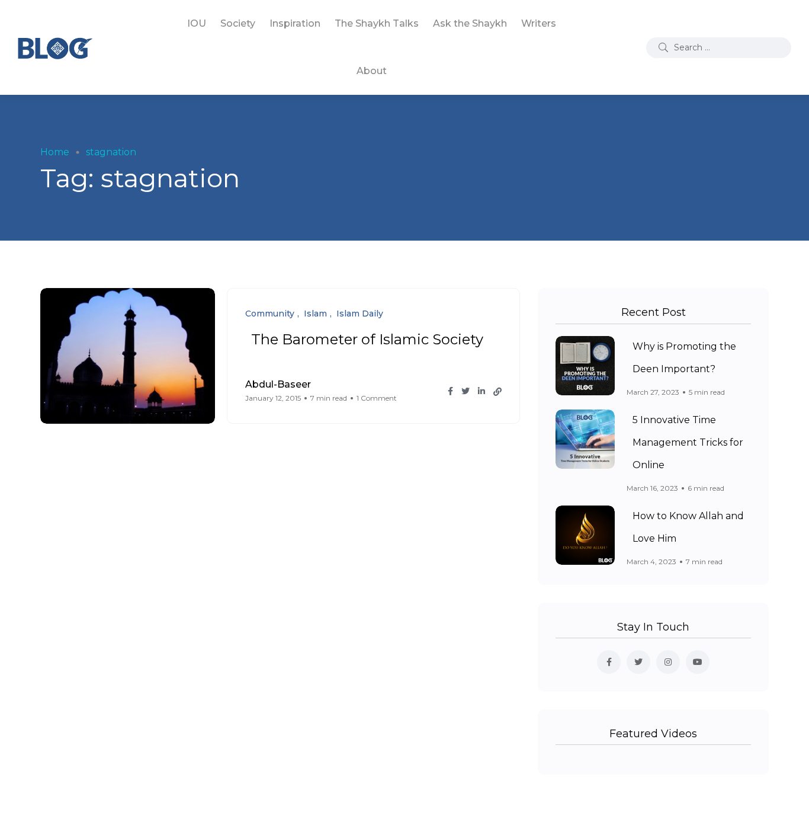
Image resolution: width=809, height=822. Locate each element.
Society (237, 23)
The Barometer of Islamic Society (367, 339)
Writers (538, 23)
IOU (196, 23)
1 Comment (377, 398)
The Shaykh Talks (377, 23)
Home (54, 152)
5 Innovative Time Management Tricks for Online (688, 443)
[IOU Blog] (55, 47)
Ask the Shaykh (470, 23)
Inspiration (294, 23)
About (372, 70)
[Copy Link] (497, 391)
